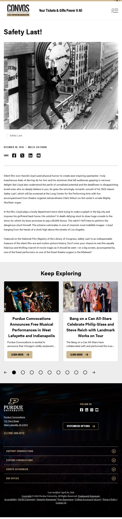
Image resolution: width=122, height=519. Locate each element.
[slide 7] (67, 372)
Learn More (17, 354)
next (93, 372)
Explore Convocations (19, 460)
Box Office (12, 478)
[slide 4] (41, 372)
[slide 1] (14, 372)
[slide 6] (58, 372)
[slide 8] (76, 372)
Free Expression (65, 499)
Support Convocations (19, 451)
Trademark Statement (89, 496)
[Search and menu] (114, 10)
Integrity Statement (46, 499)
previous (5, 372)
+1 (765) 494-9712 (14, 433)
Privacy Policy (110, 499)
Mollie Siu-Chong (37, 147)
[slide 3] (32, 372)
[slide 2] (23, 372)
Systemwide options (78, 426)
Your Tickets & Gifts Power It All (60, 10)
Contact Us (61, 502)
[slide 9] (85, 372)
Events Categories (17, 469)
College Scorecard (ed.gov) (88, 499)
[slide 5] (49, 372)
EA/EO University (26, 499)
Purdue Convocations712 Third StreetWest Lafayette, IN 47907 (16, 420)
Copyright (27, 496)
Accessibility (10, 499)
